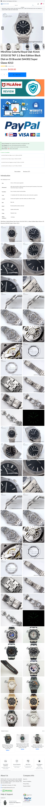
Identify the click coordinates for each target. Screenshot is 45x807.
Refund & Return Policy (5, 802)
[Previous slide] (43, 731)
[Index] (38, 4)
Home (23, 7)
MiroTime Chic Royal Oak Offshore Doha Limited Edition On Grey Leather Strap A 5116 (37, 746)
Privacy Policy (26, 783)
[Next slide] (44, 731)
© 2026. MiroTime (26, 801)
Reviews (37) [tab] (26, 171)
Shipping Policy (4, 800)
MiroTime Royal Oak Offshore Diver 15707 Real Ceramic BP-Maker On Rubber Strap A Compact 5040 (7, 747)
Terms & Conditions (27, 781)
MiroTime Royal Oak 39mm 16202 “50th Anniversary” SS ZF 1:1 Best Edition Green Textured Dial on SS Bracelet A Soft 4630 (22, 746)
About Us (25, 779)
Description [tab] (17, 171)
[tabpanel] (7, 744)
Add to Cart (18, 74)
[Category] (43, 4)
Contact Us (3, 797)
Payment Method (26, 786)
